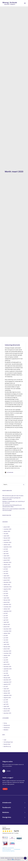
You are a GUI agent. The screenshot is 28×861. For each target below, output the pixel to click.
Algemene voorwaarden (8, 848)
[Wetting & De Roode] (9, 3)
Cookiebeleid (17, 849)
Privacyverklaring (6, 849)
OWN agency (17, 859)
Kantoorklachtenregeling (8, 851)
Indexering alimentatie (12, 345)
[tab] (14, 802)
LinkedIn (8, 771)
